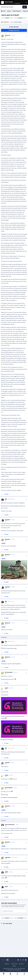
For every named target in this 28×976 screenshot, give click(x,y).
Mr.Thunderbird (8, 672)
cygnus (6, 688)
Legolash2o (7, 857)
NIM (6, 499)
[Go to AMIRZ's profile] (2, 872)
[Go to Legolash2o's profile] (2, 858)
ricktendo (7, 762)
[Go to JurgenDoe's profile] (2, 520)
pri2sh (6, 886)
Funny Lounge (17, 22)
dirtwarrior (6, 22)
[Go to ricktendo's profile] (2, 763)
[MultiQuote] (2, 494)
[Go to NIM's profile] (2, 499)
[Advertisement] (14, 941)
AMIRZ (6, 872)
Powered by (14, 969)
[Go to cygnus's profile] (2, 688)
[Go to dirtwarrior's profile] (2, 22)
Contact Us (21, 963)
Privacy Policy (14, 963)
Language (6, 963)
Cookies (14, 966)
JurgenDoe (7, 519)
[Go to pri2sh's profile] (2, 887)
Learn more (3, 2)
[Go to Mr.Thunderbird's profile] (2, 673)
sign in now (8, 906)
